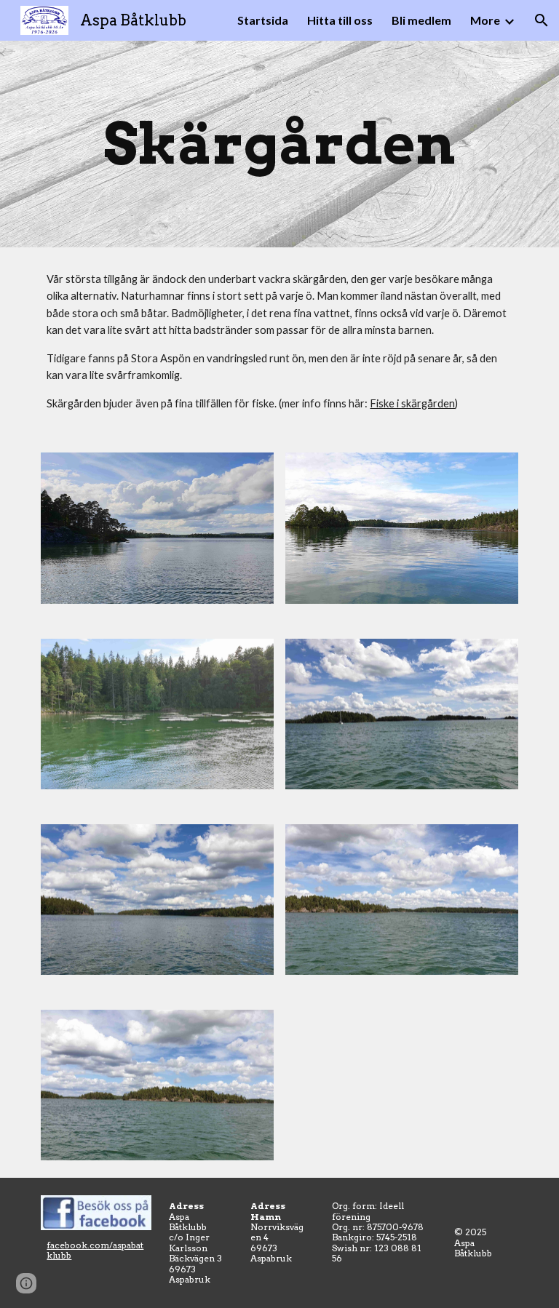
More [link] (485, 20)
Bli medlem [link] (421, 20)
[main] (279, 144)
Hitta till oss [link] (340, 20)
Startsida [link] (262, 20)
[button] (541, 20)
